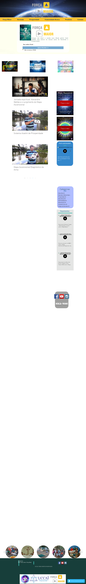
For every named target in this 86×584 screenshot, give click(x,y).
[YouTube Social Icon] (61, 296)
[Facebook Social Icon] (56, 296)
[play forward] (81, 552)
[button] (20, 20)
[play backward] (4, 552)
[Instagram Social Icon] (67, 296)
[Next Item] (70, 151)
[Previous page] (25, 178)
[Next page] (35, 178)
